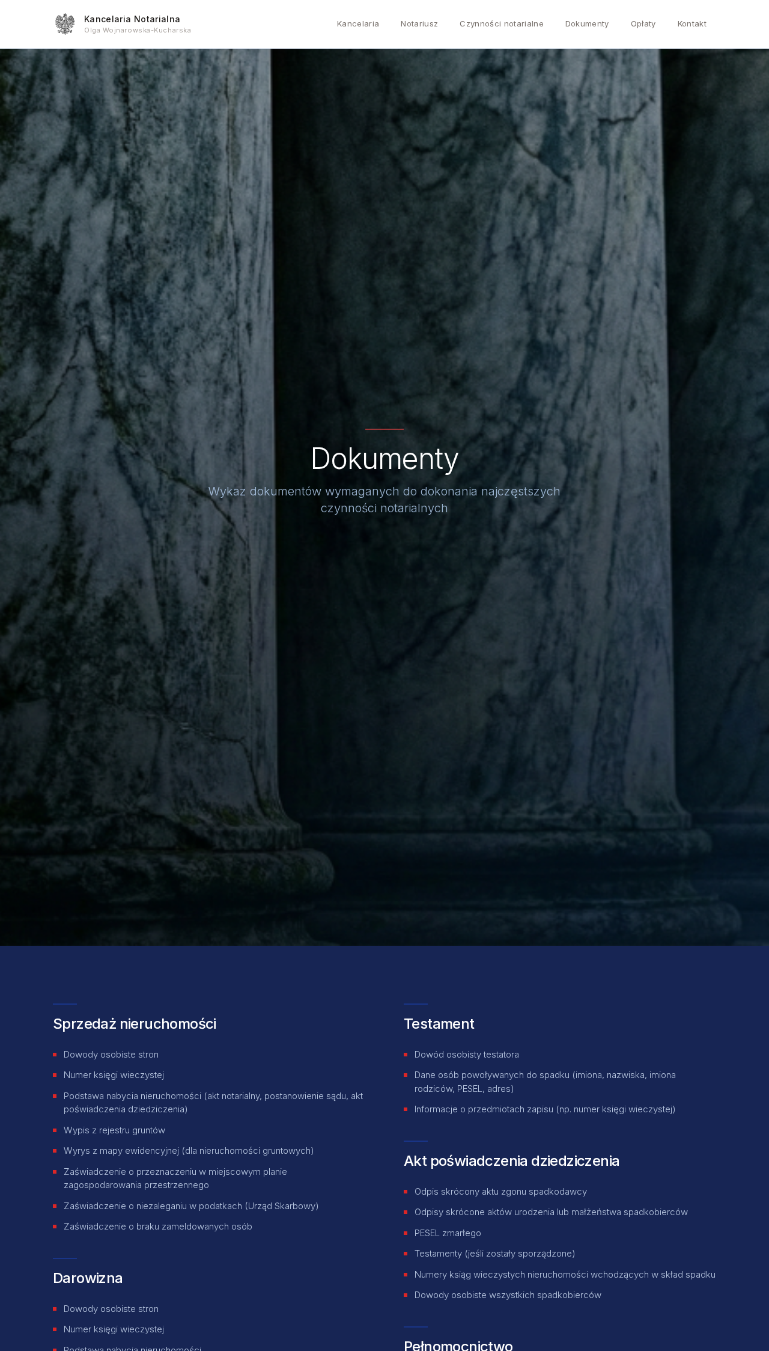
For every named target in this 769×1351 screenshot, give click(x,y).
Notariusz (419, 23)
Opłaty (643, 23)
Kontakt (692, 23)
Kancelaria (358, 23)
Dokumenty (587, 23)
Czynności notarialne (502, 23)
